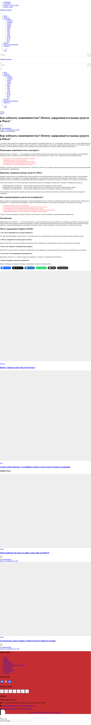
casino (2, 113)
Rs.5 (8, 39)
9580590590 (7, 2)
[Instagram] (6, 682)
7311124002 (7, 3)
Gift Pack (9, 20)
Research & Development (11, 44)
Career (5, 659)
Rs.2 (8, 41)
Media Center (7, 662)
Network (6, 43)
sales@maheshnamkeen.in (10, 706)
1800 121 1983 (27, 709)
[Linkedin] (10, 682)
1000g (9, 27)
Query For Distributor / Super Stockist (14, 665)
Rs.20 (8, 36)
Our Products (7, 19)
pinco (80, 202)
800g (8, 28)
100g (8, 35)
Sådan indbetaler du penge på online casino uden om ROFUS (24, 553)
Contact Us (7, 46)
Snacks (9, 24)
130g (8, 33)
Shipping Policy (8, 667)
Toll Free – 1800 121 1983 (11, 5)
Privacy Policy (8, 671)
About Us (6, 17)
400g (8, 30)
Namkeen (10, 22)
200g (8, 32)
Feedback (6, 660)
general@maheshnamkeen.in (26, 706)
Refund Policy (8, 668)
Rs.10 (8, 38)
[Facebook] (2, 682)
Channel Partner (8, 663)
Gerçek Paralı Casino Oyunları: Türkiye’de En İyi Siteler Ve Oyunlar (28, 641)
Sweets (9, 25)
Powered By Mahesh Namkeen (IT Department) (45, 712)
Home (5, 16)
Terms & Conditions (9, 670)
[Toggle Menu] (0, 13)
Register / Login (8, 7)
